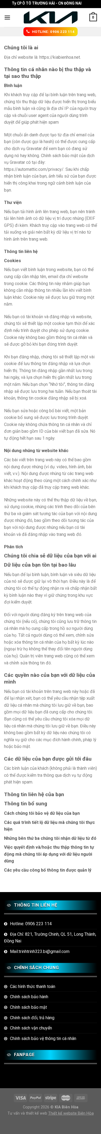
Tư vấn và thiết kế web (28, 1113)
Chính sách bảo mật (28, 1007)
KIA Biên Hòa (66, 1107)
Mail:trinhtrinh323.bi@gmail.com (39, 951)
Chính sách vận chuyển (31, 1028)
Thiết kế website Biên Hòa (71, 1113)
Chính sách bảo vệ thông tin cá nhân (43, 1038)
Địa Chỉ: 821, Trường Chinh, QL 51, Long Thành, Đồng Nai (50, 938)
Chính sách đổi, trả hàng (32, 1017)
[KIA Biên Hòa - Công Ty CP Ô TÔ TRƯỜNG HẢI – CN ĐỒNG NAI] (51, 17)
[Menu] (7, 17)
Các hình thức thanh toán (32, 986)
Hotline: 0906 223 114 (31, 923)
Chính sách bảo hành (29, 996)
